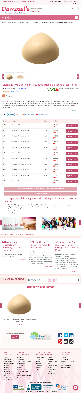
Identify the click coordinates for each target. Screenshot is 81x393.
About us (20, 357)
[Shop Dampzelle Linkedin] (71, 335)
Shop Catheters (51, 372)
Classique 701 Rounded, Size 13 (21, 175)
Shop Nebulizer (51, 358)
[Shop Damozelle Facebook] (4, 114)
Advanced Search (35, 11)
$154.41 (55, 127)
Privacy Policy (40, 357)
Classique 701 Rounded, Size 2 (20, 130)
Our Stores (20, 365)
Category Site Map (22, 371)
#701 (4, 125)
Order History (8, 361)
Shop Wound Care (52, 362)
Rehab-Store (53, 369)
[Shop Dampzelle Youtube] (66, 341)
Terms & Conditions (39, 364)
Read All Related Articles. (28, 234)
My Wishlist (7, 359)
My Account (68, 1)
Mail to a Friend (29, 114)
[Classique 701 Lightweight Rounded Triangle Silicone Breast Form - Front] (9, 76)
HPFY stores (51, 354)
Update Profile (8, 379)
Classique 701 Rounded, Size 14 (21, 181)
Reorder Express (6, 368)
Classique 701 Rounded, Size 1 (20, 125)
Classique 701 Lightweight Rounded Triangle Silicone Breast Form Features (40, 188)
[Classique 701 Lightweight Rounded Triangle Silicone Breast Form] (40, 48)
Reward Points (8, 371)
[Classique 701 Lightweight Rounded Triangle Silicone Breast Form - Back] (20, 76)
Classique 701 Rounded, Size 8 (20, 147)
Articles (19, 367)
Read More (74, 110)
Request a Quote (39, 368)
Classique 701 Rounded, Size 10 (21, 158)
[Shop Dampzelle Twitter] (66, 335)
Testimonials (21, 363)
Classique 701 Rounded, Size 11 (21, 164)
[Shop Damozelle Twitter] (13, 114)
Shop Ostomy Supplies (52, 366)
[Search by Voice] (72, 8)
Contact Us (20, 359)
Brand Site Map (21, 369)
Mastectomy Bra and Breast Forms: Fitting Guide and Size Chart (66, 246)
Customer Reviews (40, 193)
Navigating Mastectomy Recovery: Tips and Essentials (12, 246)
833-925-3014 (65, 367)
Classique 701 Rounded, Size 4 (20, 136)
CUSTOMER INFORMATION (40, 354)
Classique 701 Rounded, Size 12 (21, 169)
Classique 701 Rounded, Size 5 (20, 141)
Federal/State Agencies (24, 361)
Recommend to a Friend (9, 364)
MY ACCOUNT (8, 354)
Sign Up (15, 337)
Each (45, 125)
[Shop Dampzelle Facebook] (60, 335)
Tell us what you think (8, 374)
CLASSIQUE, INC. (21, 88)
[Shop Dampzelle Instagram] (71, 341)
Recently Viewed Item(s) (40, 286)
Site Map (19, 377)
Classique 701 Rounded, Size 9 (20, 153)
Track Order (8, 377)
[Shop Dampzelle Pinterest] (60, 341)
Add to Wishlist (43, 114)
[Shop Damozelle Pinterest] (17, 114)
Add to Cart (72, 125)
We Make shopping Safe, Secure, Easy (40, 382)
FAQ (18, 373)
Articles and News (18, 234)
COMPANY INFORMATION (23, 354)
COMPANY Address (65, 354)
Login (76, 3)
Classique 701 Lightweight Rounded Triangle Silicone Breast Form (39, 84)
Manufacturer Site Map (24, 375)
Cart (76, 1)
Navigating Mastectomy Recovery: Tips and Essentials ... (13, 255)
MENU (6, 17)
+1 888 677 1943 (57, 1)
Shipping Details (38, 360)
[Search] (77, 8)
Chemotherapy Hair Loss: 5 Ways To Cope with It (39, 245)
